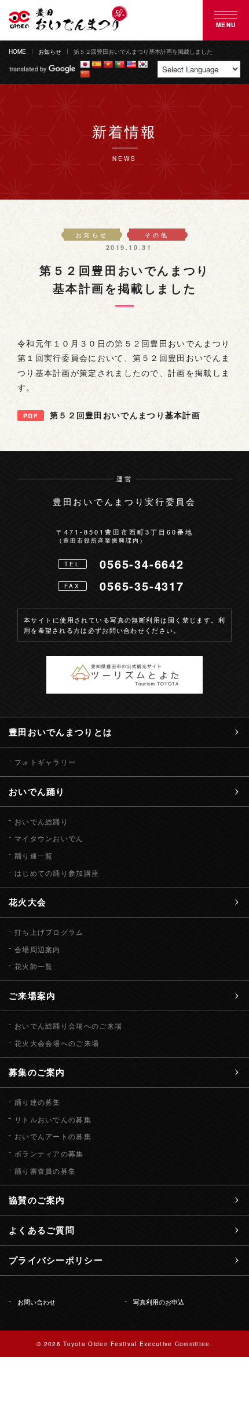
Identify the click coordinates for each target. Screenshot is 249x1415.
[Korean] (142, 64)
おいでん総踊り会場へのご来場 (68, 1025)
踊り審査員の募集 (45, 1171)
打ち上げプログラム (49, 932)
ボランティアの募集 (49, 1153)
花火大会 (27, 902)
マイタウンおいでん (49, 838)
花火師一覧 (33, 966)
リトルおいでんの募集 (52, 1119)
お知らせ (49, 51)
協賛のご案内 (37, 1199)
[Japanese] (84, 64)
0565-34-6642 (142, 563)
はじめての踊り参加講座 (56, 873)
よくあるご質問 (42, 1230)
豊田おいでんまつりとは (60, 731)
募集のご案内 (37, 1072)
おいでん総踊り (41, 821)
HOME (17, 51)
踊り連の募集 (37, 1102)
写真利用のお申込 (158, 1302)
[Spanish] (96, 64)
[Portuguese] (119, 64)
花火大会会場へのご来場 (56, 1043)
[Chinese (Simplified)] (84, 74)
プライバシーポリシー (56, 1260)
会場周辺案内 (37, 949)
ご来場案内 (32, 995)
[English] (131, 64)
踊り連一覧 (33, 855)
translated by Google (42, 69)
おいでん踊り (37, 791)
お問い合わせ (36, 1302)
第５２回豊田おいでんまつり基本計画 (125, 415)
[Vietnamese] (107, 64)
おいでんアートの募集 (52, 1136)
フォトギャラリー (45, 762)
